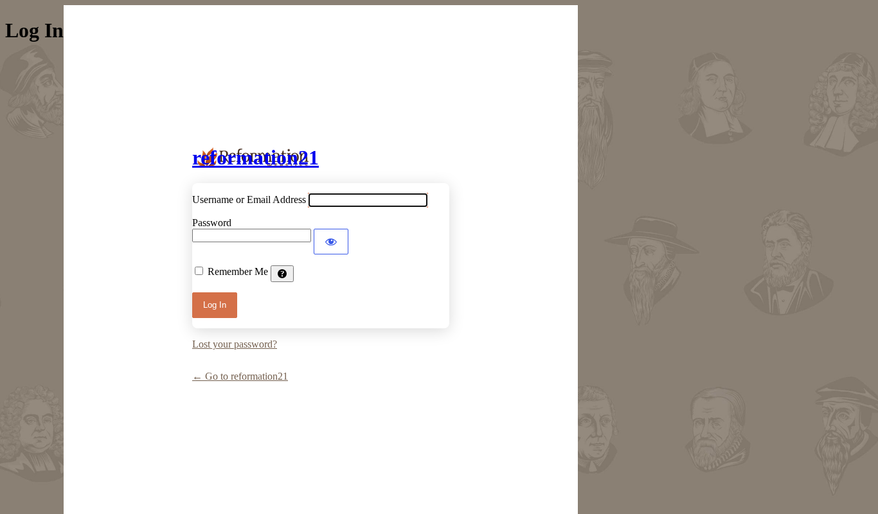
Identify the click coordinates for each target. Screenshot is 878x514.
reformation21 (255, 157)
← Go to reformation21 (240, 376)
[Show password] (331, 241)
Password (211, 222)
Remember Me (238, 271)
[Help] (282, 273)
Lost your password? (234, 344)
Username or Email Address (249, 199)
